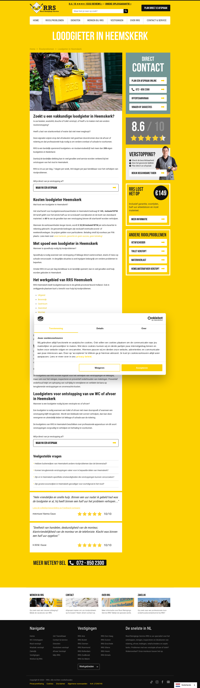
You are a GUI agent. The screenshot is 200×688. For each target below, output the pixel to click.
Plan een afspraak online (144, 80)
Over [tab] (143, 328)
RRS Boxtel (82, 640)
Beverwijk (42, 299)
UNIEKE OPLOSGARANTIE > (118, 3)
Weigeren (99, 367)
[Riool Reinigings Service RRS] (44, 8)
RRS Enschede (107, 644)
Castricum (42, 304)
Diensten (75, 20)
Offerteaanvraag (140, 98)
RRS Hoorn (105, 651)
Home (36, 20)
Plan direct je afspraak (155, 7)
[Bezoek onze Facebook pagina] (162, 682)
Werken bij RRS (95, 20)
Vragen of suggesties (142, 106)
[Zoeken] (126, 11)
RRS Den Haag (107, 636)
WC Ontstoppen (36, 640)
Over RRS (135, 20)
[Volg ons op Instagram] (157, 682)
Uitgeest (41, 295)
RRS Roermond (84, 647)
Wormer (41, 312)
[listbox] (185, 685)
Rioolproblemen (55, 20)
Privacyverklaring (37, 684)
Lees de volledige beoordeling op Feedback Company (56, 508)
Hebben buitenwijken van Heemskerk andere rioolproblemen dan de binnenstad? (71, 463)
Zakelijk (142, 594)
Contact (70, 594)
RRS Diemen (83, 644)
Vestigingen (117, 20)
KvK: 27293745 (96, 684)
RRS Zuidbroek (84, 655)
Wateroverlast (138, 259)
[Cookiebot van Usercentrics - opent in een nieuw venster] (150, 319)
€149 (160, 193)
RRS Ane (81, 636)
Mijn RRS (56, 655)
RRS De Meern (84, 659)
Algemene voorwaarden (77, 684)
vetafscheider (138, 242)
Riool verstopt (35, 644)
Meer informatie (139, 219)
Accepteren (142, 367)
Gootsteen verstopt (61, 647)
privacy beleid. (84, 356)
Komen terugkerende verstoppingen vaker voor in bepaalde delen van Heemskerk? (71, 470)
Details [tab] (100, 328)
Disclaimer (60, 684)
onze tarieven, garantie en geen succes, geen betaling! (78, 236)
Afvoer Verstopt (59, 651)
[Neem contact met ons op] (168, 682)
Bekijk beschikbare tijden (144, 172)
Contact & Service (156, 20)
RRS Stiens (105, 647)
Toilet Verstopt (138, 251)
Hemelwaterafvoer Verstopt (145, 268)
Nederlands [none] (186, 685)
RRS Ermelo (106, 655)
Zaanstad (42, 308)
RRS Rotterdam (84, 651)
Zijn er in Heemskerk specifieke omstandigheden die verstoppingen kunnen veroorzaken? (74, 477)
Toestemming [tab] (56, 328)
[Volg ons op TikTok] (151, 682)
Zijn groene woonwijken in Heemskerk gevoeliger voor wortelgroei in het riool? (69, 484)
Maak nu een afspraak (46, 187)
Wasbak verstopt (37, 647)
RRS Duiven (106, 640)
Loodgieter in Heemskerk (70, 49)
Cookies (50, 684)
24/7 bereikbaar (59, 636)
